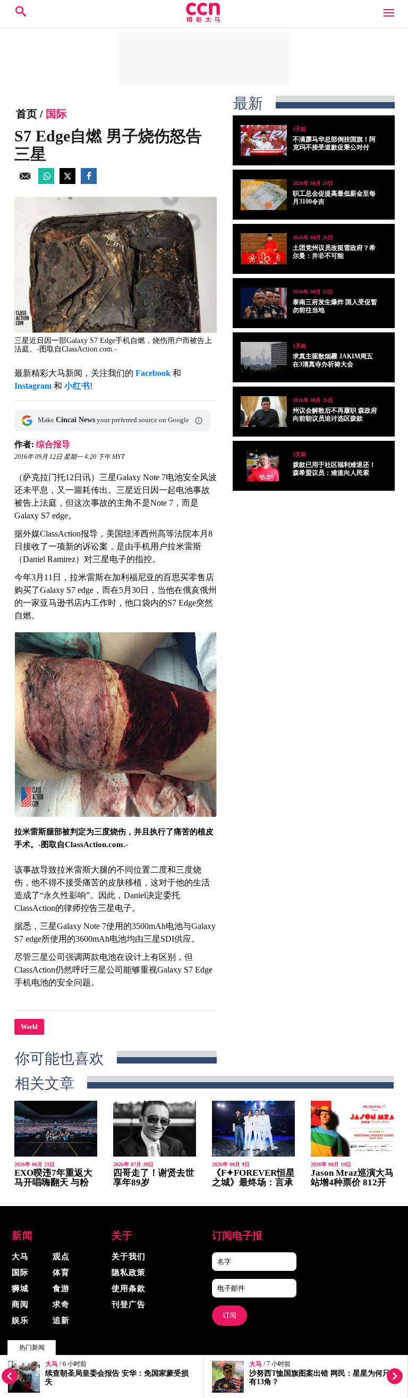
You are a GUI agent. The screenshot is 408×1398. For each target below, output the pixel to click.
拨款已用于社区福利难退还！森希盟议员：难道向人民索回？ (334, 472)
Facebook (153, 373)
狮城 (20, 1288)
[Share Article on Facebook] (89, 181)
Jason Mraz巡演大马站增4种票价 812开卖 (352, 1182)
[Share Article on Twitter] (67, 181)
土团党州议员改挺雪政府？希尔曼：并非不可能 (334, 251)
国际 (56, 114)
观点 (61, 1256)
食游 (61, 1288)
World (29, 1027)
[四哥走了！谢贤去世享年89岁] (154, 1129)
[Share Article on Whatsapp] (46, 181)
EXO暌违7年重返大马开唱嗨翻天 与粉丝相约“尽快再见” (53, 1182)
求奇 (61, 1304)
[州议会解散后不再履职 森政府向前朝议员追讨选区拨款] (264, 411)
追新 (61, 1320)
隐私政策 (129, 1272)
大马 (51, 1364)
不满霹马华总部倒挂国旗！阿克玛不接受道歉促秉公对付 (334, 143)
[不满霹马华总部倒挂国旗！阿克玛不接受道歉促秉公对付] (264, 140)
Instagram (33, 385)
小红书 (77, 385)
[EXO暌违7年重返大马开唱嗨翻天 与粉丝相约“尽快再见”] (55, 1129)
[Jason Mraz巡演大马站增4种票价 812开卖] (352, 1129)
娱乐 (20, 1320)
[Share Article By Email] (25, 181)
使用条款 (129, 1288)
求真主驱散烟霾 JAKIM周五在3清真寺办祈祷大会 (333, 360)
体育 (61, 1272)
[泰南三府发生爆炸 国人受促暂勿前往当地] (264, 303)
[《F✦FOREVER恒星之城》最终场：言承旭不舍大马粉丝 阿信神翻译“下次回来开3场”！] (253, 1129)
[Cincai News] (204, 19)
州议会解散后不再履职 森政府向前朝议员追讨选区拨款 (335, 414)
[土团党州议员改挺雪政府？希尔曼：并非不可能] (264, 248)
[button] (198, 420)
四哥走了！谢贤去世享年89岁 (153, 1177)
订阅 (229, 1315)
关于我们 (129, 1256)
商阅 (20, 1304)
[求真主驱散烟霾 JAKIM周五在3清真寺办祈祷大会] (264, 357)
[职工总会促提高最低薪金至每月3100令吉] (264, 194)
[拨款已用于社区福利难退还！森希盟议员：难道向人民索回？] (264, 465)
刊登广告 (129, 1304)
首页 (26, 114)
